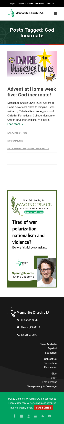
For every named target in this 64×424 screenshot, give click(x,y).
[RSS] (42, 416)
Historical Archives (26, 3)
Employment (49, 382)
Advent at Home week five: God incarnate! (31, 92)
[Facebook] (14, 416)
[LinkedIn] (35, 416)
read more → (15, 124)
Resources (50, 367)
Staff (54, 377)
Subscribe (51, 352)
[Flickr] (21, 416)
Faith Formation (16, 148)
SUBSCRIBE (43, 407)
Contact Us (50, 3)
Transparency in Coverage (42, 386)
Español (13, 3)
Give (54, 373)
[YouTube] (49, 416)
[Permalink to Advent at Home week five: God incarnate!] (32, 65)
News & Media (48, 344)
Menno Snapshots (38, 148)
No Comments (15, 141)
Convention (39, 3)
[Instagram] (28, 416)
